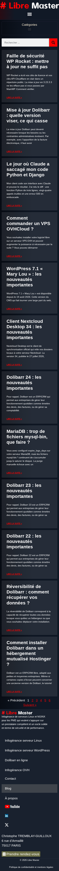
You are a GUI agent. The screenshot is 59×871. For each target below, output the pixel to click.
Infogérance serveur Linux (23, 740)
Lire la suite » (14, 97)
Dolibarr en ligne (16, 760)
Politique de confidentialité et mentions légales (31, 867)
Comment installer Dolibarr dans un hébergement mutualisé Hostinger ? (29, 653)
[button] (29, 14)
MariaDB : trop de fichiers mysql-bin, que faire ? (27, 437)
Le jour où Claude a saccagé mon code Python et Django (28, 169)
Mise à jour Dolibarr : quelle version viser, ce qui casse (28, 115)
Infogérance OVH (17, 770)
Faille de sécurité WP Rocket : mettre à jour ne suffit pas (28, 61)
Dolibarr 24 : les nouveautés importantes (24, 383)
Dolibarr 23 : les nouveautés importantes (24, 491)
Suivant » (30, 705)
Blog (8, 788)
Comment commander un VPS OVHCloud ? (28, 223)
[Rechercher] (53, 42)
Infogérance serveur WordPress (27, 750)
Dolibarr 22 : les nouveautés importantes (24, 541)
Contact (10, 778)
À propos (11, 798)
